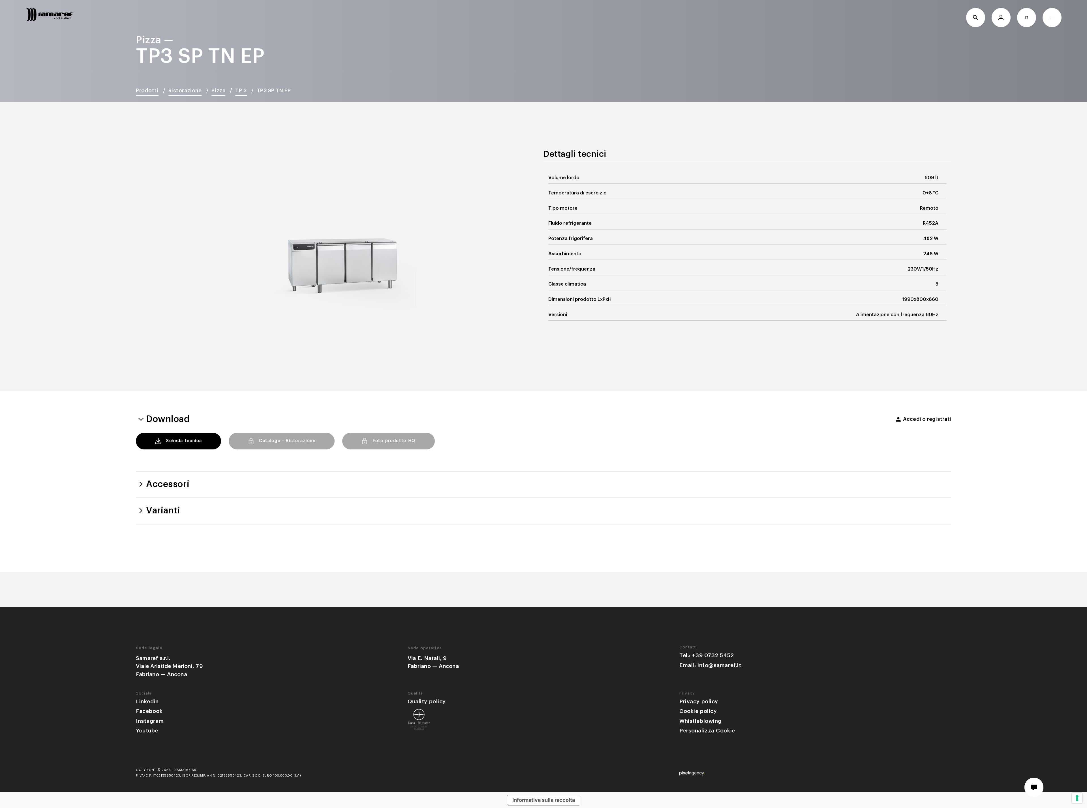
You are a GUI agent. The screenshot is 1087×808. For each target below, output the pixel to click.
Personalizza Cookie (707, 730)
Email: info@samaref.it (710, 665)
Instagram (150, 721)
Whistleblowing (700, 721)
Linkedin (147, 701)
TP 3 (241, 90)
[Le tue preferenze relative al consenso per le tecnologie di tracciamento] (1077, 798)
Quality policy (427, 701)
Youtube (147, 730)
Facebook (149, 711)
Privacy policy (698, 701)
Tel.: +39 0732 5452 (706, 655)
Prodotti (147, 90)
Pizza (218, 90)
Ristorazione (185, 90)
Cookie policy (698, 711)
